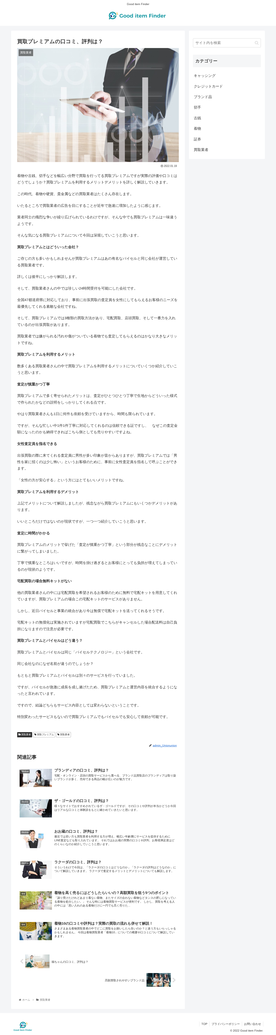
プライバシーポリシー (226, 1024)
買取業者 (26, 734)
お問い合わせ (252, 1024)
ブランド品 (203, 97)
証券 (197, 139)
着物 (197, 129)
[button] (256, 43)
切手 (197, 107)
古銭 (197, 118)
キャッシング (205, 76)
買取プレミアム (45, 734)
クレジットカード (208, 86)
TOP (204, 1024)
